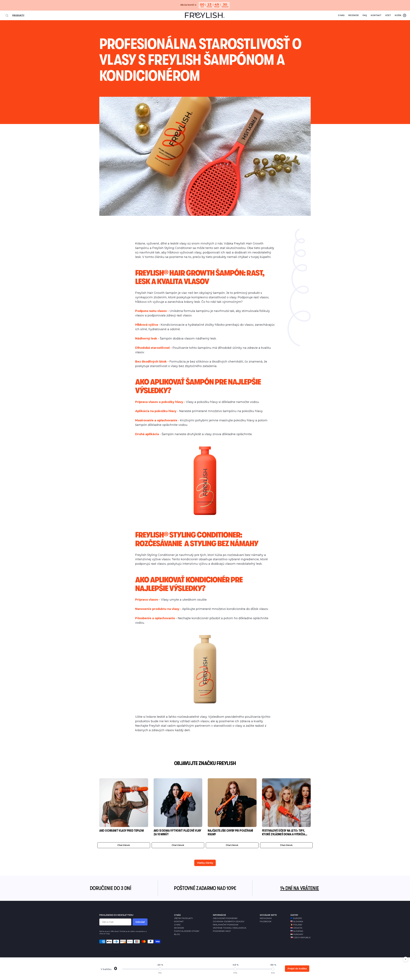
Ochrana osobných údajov (228, 921)
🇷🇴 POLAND (296, 924)
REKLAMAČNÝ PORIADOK (225, 924)
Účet (388, 15)
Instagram (266, 918)
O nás (341, 15)
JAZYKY (294, 915)
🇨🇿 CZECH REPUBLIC (300, 937)
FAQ (365, 15)
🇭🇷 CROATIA (296, 928)
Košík (400, 15)
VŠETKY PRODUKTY (183, 918)
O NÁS (177, 915)
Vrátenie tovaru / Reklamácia (229, 928)
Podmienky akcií (221, 931)
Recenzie (353, 15)
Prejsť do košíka (297, 968)
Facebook (265, 921)
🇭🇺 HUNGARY (296, 934)
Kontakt (376, 15)
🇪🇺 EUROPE (296, 918)
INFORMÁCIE (219, 915)
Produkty (18, 15)
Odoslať (140, 922)
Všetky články (205, 862)
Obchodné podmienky (225, 918)
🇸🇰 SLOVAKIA (296, 921)
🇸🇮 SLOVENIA (296, 931)
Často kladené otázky (186, 931)
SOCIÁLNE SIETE (268, 915)
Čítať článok (123, 845)
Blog (177, 934)
